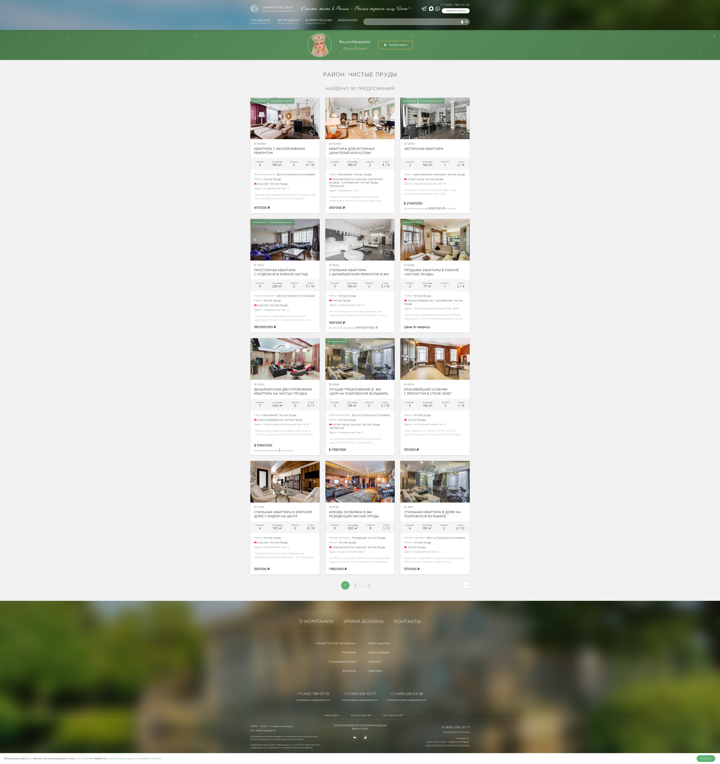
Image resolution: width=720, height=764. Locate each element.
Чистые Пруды (279, 184)
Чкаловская (336, 186)
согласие (82, 758)
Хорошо (706, 758)
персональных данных (123, 758)
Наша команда (378, 652)
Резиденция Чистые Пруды (369, 538)
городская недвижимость (313, 700)
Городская (260, 21)
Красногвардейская (420, 301)
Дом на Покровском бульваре (296, 175)
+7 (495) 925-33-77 (360, 694)
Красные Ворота (343, 179)
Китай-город (416, 179)
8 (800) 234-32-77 (456, 727)
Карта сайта (331, 715)
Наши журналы (379, 643)
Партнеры (375, 670)
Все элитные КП (393, 715)
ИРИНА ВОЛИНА (364, 622)
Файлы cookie (360, 728)
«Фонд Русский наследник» (335, 643)
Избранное (348, 20)
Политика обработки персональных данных (360, 725)
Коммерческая (318, 21)
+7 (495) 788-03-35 (455, 5)
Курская (263, 184)
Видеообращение (355, 41)
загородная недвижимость (360, 700)
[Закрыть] (714, 35)
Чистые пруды (272, 179)
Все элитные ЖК (361, 715)
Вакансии (349, 670)
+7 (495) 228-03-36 (407, 694)
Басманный (345, 175)
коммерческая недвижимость (407, 700)
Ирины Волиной (355, 48)
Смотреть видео (398, 45)
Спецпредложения (342, 661)
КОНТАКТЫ (407, 622)
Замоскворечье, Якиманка (429, 175)
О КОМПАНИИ (316, 622)
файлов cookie (151, 758)
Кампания (349, 652)
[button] (255, 118)
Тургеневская (350, 183)
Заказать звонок (456, 11)
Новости (374, 661)
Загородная (288, 21)
